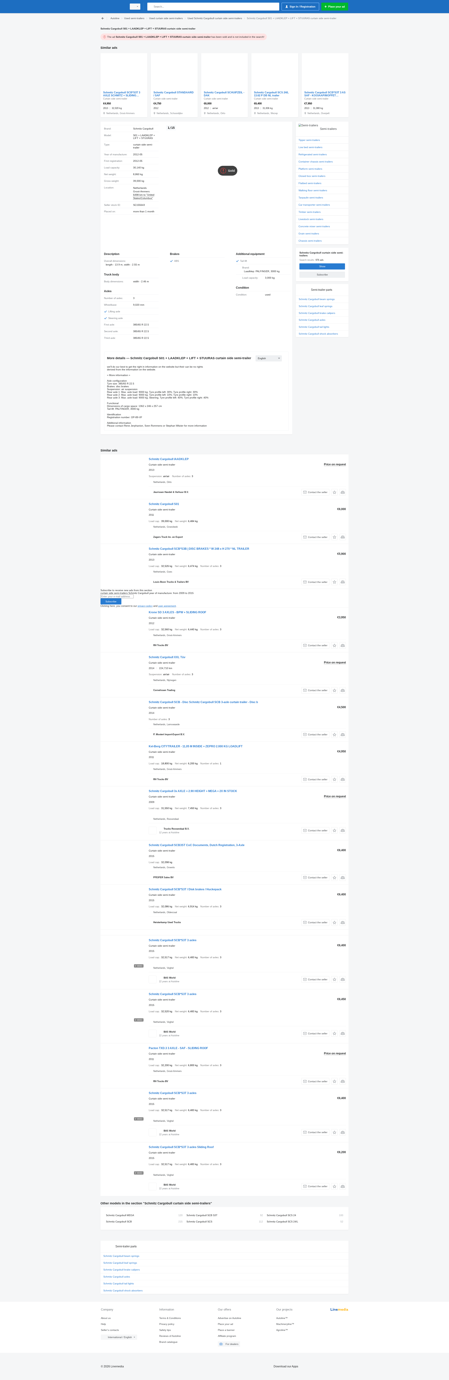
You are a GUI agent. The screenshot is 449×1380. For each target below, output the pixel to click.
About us (106, 1318)
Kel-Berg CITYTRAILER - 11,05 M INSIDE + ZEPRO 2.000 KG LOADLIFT (196, 746)
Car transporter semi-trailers (314, 204)
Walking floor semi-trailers (313, 190)
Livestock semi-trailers (311, 219)
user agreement (167, 605)
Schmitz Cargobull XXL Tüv (167, 657)
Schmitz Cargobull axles (312, 319)
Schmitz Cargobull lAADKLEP (169, 459)
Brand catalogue (168, 1342)
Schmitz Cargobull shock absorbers (318, 333)
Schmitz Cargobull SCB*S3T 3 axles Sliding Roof (181, 1147)
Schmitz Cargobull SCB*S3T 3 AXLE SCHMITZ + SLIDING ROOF (121, 94)
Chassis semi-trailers (310, 240)
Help (103, 1324)
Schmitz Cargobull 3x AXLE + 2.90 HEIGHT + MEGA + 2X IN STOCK (193, 791)
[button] (334, 492)
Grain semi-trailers (309, 233)
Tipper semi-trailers (309, 140)
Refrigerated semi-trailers (313, 154)
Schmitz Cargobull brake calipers (317, 313)
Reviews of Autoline (170, 1336)
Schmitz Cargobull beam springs (317, 299)
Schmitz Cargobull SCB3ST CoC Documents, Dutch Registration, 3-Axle (196, 845)
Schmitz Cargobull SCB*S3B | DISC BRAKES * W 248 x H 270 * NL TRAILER (199, 548)
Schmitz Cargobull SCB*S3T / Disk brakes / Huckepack (185, 889)
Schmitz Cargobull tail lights (314, 326)
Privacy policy (166, 1324)
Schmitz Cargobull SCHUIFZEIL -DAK (224, 94)
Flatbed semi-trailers (310, 183)
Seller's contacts (110, 1330)
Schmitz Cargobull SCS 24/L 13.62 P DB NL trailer (271, 94)
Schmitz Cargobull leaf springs (315, 306)
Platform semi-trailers (310, 168)
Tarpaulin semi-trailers (311, 197)
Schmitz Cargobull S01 (164, 504)
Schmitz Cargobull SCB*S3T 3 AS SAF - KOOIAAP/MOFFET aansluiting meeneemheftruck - (325, 94)
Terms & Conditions (170, 1318)
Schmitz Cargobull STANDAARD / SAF (173, 94)
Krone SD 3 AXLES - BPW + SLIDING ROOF (177, 612)
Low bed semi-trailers (310, 147)
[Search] (151, 6)
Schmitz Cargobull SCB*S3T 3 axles (172, 940)
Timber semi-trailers (310, 212)
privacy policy (145, 605)
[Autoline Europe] (113, 6)
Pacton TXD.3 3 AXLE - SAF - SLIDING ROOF (178, 1048)
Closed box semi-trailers (312, 176)
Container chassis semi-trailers (316, 161)
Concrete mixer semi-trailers (314, 226)
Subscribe (110, 601)
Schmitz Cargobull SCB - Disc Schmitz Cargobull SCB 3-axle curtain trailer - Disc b (203, 702)
